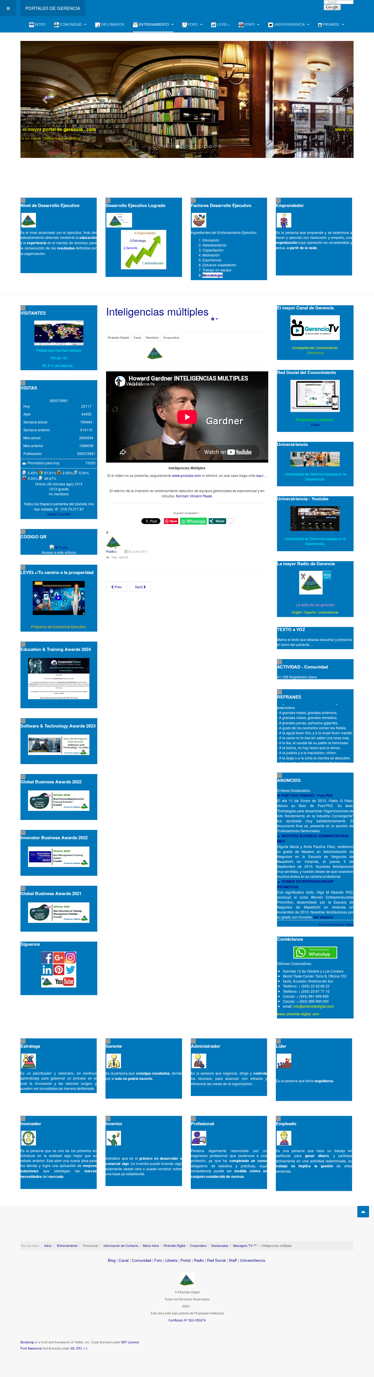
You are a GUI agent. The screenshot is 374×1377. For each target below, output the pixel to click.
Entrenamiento (66, 1245)
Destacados (219, 1245)
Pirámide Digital (118, 337)
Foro (158, 1260)
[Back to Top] (363, 1211)
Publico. (111, 551)
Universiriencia (328, 612)
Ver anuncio (323, 917)
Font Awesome (31, 1348)
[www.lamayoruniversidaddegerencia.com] (187, 99)
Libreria (171, 1260)
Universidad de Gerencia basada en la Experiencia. (315, 541)
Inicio (47, 1245)
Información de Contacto (120, 1245)
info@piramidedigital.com (313, 1006)
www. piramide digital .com (298, 1013)
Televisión (152, 337)
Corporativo (171, 337)
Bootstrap (27, 1342)
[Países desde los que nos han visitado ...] (58, 332)
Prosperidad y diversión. (315, 419)
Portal (186, 1260)
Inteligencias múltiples (157, 311)
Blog (111, 1260)
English (297, 612)
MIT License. (130, 1342)
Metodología (212, 275)
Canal (137, 337)
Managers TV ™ (245, 1245)
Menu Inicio (151, 1245)
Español (310, 612)
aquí (259, 475)
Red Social (216, 1260)
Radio (199, 1260)
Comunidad (141, 1260)
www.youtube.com (186, 475)
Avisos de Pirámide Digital (336, 925)
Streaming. (315, 352)
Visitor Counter (59, 513)
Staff (233, 1260)
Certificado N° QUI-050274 (187, 1320)
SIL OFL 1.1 (79, 1348)
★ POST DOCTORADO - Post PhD (305, 795)
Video (315, 424)
